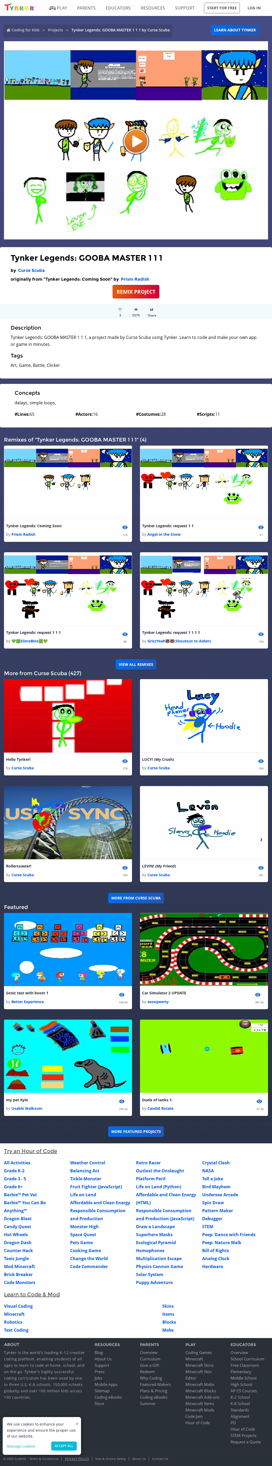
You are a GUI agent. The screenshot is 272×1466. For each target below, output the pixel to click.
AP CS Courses (244, 1390)
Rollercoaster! (18, 866)
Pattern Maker (217, 1211)
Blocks (169, 1322)
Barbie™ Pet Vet (20, 1195)
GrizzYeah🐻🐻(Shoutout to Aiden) (179, 640)
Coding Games (198, 1352)
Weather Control (87, 1163)
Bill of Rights (215, 1250)
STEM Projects (243, 1435)
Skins (168, 1306)
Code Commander (89, 1266)
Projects (55, 29)
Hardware (212, 1266)
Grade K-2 (14, 1171)
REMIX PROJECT (136, 291)
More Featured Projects (136, 1131)
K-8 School (240, 1403)
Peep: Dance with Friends (229, 1234)
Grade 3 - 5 (15, 1179)
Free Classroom (245, 1365)
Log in (254, 7)
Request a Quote (246, 1441)
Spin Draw (213, 1203)
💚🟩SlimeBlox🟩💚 (29, 640)
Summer (148, 1403)
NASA (208, 1171)
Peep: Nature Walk (221, 1242)
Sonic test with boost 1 (27, 992)
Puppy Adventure (154, 1282)
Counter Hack (18, 1250)
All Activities (17, 1163)
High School (241, 1384)
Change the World (89, 1258)
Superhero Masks (154, 1234)
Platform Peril (150, 1179)
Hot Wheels (16, 1234)
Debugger (212, 1219)
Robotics (13, 1322)
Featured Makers (155, 1384)
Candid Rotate (160, 1108)
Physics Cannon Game (159, 1266)
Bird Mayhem (216, 1187)
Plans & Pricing (153, 1390)
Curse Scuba (31, 270)
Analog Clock (216, 1258)
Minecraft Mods (199, 1410)
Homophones (150, 1250)
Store (99, 1403)
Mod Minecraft (19, 1266)
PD (233, 1422)
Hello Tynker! (18, 759)
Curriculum (150, 1358)
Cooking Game (85, 1250)
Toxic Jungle (16, 1258)
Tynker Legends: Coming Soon (34, 525)
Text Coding (16, 1330)
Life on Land (83, 1195)
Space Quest (83, 1234)
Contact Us (160, 1459)
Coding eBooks (108, 1397)
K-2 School (240, 1397)
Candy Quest (17, 1227)
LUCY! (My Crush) (158, 759)
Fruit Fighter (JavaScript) (96, 1187)
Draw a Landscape (155, 1227)
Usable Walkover (26, 1108)
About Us (103, 1358)
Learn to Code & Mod (32, 1294)
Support (102, 1365)
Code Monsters (19, 1282)
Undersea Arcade (220, 1195)
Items (168, 1314)
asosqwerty (158, 1001)
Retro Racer (148, 1163)
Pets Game (81, 1242)
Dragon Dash (18, 1242)
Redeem (147, 1371)
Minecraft (14, 1314)
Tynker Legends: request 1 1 (168, 525)
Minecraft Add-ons (202, 1397)
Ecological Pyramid (156, 1242)
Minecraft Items (199, 1403)
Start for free (222, 7)
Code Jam (194, 1416)
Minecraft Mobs (199, 1384)
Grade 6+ (13, 1187)
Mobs (168, 1330)
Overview (149, 1352)
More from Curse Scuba (136, 897)
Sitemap (102, 1390)
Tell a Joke (212, 1179)
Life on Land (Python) (158, 1187)
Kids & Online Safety (110, 1459)
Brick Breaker (18, 1274)
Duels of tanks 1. (157, 1099)
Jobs (98, 1378)
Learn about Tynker (235, 29)
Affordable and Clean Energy (100, 1203)
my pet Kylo (17, 1099)
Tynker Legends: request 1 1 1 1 (171, 632)
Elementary (241, 1371)
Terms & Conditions (44, 1459)
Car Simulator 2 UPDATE (164, 992)
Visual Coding (18, 1306)
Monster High (84, 1227)
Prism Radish (135, 279)
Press (99, 1371)
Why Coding (151, 1378)
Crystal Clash (216, 1163)
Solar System (149, 1274)
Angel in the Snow (164, 534)
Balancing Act (84, 1171)
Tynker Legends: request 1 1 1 (33, 632)
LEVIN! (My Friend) (159, 866)
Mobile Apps (106, 1384)
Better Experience (27, 1001)
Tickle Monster (85, 1179)
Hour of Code (197, 1422)
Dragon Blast (18, 1219)
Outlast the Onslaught (160, 1171)
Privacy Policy (77, 1459)
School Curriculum (247, 1358)
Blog (99, 1352)
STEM (207, 1227)
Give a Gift (149, 1365)
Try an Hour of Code (30, 1151)
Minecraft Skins (199, 1365)
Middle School (244, 1378)
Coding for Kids (26, 29)
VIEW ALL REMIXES (136, 664)
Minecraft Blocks (200, 1390)
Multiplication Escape (159, 1258)
